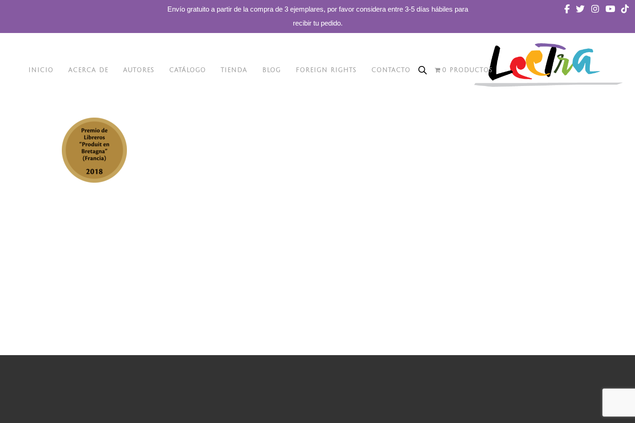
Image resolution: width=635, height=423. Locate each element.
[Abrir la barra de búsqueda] (422, 70)
